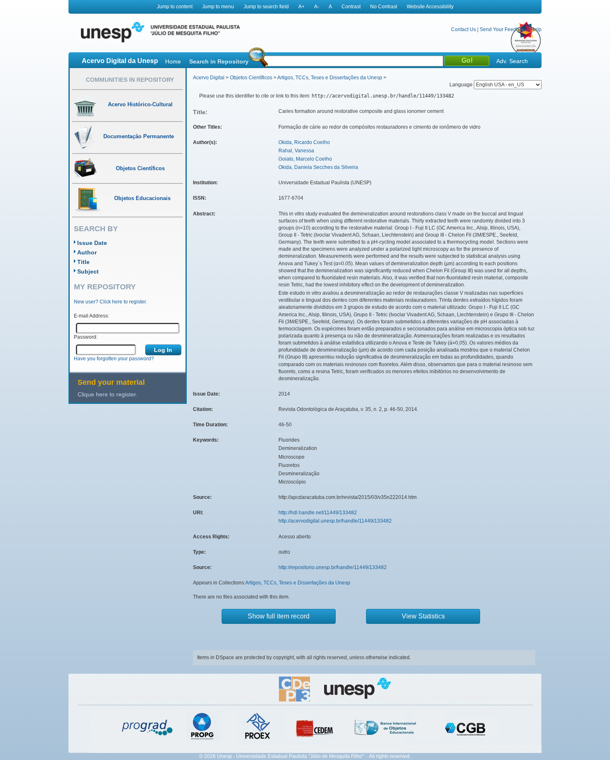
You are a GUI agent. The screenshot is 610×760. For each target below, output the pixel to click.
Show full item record (279, 616)
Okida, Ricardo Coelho (304, 142)
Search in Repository (219, 61)
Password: (86, 337)
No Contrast (383, 7)
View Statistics (423, 616)
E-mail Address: (91, 316)
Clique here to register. (107, 394)
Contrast (351, 7)
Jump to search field (266, 7)
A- (316, 7)
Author (87, 252)
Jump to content (175, 7)
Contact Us (463, 29)
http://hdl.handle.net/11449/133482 (317, 513)
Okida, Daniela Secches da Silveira (318, 167)
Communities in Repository (130, 79)
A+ (301, 7)
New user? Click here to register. (110, 302)
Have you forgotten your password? (114, 359)
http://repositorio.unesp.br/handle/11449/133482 (332, 567)
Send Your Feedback (503, 29)
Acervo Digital (208, 78)
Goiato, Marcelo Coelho (305, 159)
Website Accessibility (430, 7)
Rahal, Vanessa (296, 151)
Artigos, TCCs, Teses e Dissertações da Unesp (329, 78)
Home (173, 61)
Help (536, 29)
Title (83, 262)
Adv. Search (512, 61)
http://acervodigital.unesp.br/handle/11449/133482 (335, 521)
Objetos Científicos (251, 78)
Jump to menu (218, 7)
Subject (88, 271)
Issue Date (92, 242)
